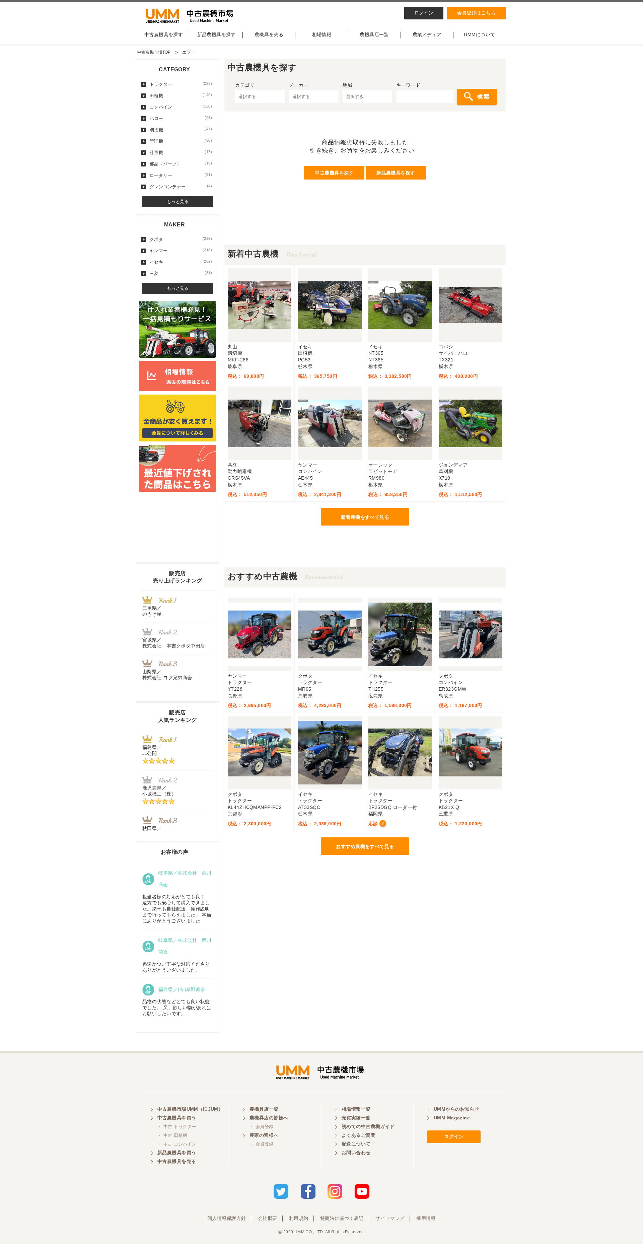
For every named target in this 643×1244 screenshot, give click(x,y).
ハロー (181, 118)
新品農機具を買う (176, 1152)
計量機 (181, 152)
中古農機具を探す (163, 34)
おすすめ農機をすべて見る (365, 846)
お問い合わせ (356, 1152)
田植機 (181, 95)
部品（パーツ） (181, 163)
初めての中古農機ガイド (368, 1126)
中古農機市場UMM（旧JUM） (190, 1109)
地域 (347, 85)
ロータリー (181, 175)
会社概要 (267, 1218)
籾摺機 (181, 129)
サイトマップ (390, 1218)
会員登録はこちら (476, 12)
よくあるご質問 (358, 1135)
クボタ (181, 239)
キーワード (409, 85)
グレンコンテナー (181, 186)
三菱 (181, 273)
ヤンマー (181, 250)
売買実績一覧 (356, 1117)
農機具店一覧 (374, 34)
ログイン (424, 12)
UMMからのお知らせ (456, 1109)
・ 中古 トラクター (176, 1126)
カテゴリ (245, 85)
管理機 (181, 141)
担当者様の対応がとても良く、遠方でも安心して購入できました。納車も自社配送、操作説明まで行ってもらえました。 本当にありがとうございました (176, 908)
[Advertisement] (365, 230)
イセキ (181, 262)
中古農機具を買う (176, 1117)
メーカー (298, 85)
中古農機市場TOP (154, 52)
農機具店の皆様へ (268, 1117)
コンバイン (181, 107)
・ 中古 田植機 (172, 1135)
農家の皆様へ (264, 1135)
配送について (356, 1144)
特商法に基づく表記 (342, 1218)
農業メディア (427, 34)
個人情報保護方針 (226, 1218)
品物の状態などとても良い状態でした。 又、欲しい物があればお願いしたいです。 (176, 1007)
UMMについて (479, 34)
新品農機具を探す (216, 34)
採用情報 (426, 1218)
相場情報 (322, 34)
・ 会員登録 (261, 1126)
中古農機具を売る (176, 1161)
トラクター (181, 84)
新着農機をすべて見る (365, 517)
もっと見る (178, 201)
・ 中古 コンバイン (176, 1144)
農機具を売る (269, 34)
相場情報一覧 (356, 1109)
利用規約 (298, 1218)
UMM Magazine (452, 1117)
